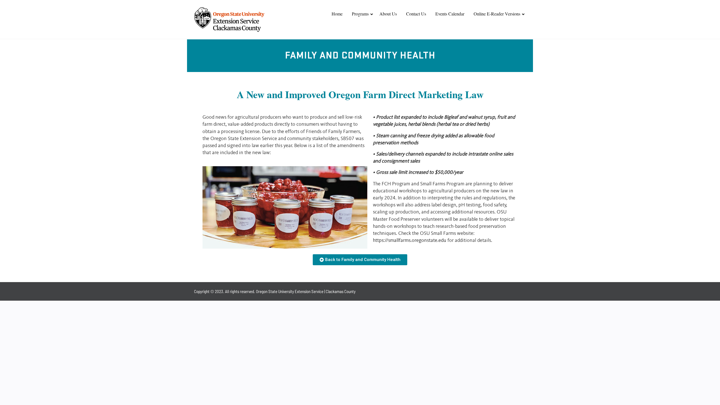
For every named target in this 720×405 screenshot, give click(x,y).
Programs (360, 14)
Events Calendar (449, 14)
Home (337, 14)
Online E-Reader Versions (497, 14)
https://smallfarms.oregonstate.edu (409, 240)
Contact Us (416, 14)
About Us (388, 14)
